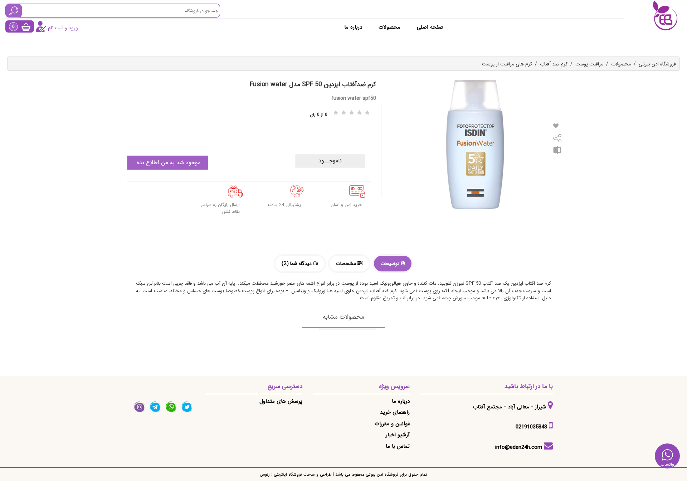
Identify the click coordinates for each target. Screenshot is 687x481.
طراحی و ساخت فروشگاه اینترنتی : (300, 474)
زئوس (265, 474)
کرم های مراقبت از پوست (507, 64)
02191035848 (531, 427)
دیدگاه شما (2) (297, 264)
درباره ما (353, 27)
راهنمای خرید (395, 412)
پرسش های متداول (280, 401)
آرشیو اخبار (398, 435)
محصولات (389, 27)
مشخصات (346, 264)
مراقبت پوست (589, 64)
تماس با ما (398, 446)
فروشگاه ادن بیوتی (657, 64)
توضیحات (390, 264)
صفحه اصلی (430, 27)
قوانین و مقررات (392, 423)
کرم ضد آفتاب (553, 64)
